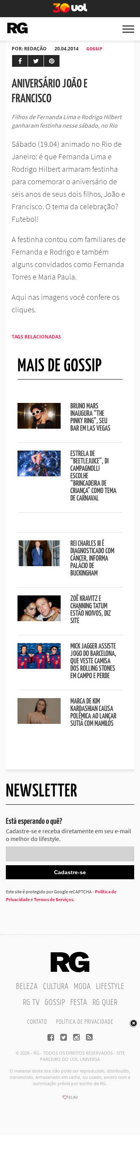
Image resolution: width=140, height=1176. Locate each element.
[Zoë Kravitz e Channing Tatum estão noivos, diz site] (39, 619)
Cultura (56, 987)
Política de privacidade (84, 1022)
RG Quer (105, 1003)
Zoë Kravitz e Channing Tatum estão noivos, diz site (90, 610)
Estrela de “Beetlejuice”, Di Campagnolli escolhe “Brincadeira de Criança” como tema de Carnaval (93, 476)
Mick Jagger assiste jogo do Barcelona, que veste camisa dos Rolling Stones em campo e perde (93, 661)
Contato (37, 1022)
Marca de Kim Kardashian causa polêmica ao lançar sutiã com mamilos (93, 712)
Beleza (27, 987)
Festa (79, 1003)
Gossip (94, 49)
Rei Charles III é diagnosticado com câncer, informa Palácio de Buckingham (92, 558)
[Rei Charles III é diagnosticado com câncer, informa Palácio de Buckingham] (39, 563)
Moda (82, 987)
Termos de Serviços (53, 899)
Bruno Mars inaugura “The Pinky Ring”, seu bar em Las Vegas (90, 417)
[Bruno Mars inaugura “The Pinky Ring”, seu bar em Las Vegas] (39, 426)
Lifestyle (110, 987)
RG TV (31, 1003)
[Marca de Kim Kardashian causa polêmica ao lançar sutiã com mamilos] (39, 721)
